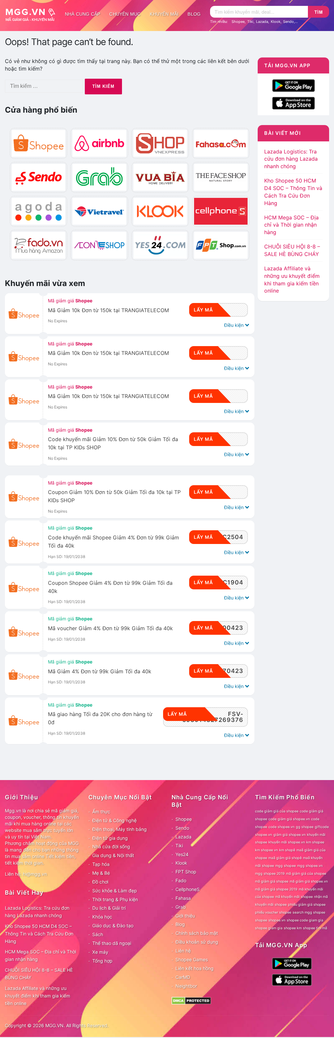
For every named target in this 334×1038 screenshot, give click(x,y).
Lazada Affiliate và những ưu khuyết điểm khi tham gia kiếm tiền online (37, 995)
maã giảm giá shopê (285, 858)
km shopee (315, 842)
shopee (261, 920)
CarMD (182, 977)
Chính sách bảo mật (196, 933)
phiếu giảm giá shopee (307, 904)
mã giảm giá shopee (271, 881)
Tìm (318, 12)
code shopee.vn (281, 827)
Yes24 (182, 854)
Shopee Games (191, 959)
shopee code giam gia (305, 920)
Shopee (238, 21)
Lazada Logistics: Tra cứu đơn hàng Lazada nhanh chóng (291, 159)
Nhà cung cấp (82, 14)
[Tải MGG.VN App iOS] (293, 103)
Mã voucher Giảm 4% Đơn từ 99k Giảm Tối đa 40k (110, 628)
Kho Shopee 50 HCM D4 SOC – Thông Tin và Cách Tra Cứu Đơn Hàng (39, 933)
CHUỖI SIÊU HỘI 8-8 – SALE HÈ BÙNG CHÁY (39, 973)
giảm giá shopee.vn (289, 835)
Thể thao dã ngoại (111, 943)
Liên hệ (183, 950)
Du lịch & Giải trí (109, 908)
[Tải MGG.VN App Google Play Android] (293, 85)
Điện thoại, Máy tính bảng (119, 829)
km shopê (287, 850)
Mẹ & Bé (101, 873)
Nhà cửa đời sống (111, 846)
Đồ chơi (100, 882)
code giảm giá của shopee (276, 811)
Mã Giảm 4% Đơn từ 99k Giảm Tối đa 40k (99, 671)
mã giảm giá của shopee (306, 873)
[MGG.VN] (32, 14)
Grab (180, 907)
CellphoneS (187, 889)
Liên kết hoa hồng (194, 968)
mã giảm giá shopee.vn (309, 881)
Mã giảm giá (70, 300)
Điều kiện (234, 325)
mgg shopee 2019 (270, 873)
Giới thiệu (185, 915)
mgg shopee (285, 866)
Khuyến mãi (164, 14)
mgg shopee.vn (310, 866)
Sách (97, 934)
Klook (276, 21)
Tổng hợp (102, 961)
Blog (194, 14)
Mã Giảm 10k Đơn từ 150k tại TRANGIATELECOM (108, 310)
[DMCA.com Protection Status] (191, 1000)
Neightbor (186, 986)
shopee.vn (276, 920)
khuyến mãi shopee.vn (286, 842)
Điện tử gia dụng (110, 838)
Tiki (250, 21)
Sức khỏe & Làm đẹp (114, 890)
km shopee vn (266, 850)
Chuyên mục (125, 14)
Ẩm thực (101, 811)
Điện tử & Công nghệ (114, 820)
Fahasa (183, 898)
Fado (180, 880)
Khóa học (102, 916)
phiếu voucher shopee (273, 912)
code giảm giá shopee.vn (289, 819)
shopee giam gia (268, 928)
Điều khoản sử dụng (196, 942)
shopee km (293, 928)
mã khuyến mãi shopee (294, 897)
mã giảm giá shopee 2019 (276, 889)
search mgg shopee (309, 912)
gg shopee (304, 827)
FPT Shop (185, 871)
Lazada (262, 21)
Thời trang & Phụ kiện (115, 899)
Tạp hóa (101, 864)
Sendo (288, 21)
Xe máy (100, 952)
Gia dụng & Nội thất (113, 855)
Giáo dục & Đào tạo (112, 925)
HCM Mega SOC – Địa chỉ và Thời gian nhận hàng (291, 225)
